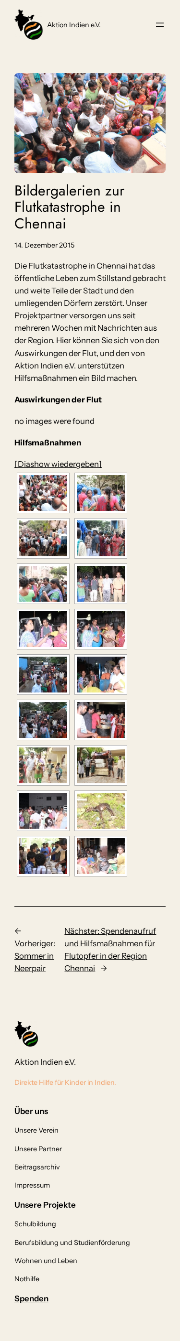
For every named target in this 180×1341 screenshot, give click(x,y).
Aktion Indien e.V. (74, 25)
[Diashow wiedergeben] (58, 464)
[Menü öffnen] (160, 25)
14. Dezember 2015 (44, 245)
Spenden (31, 1298)
